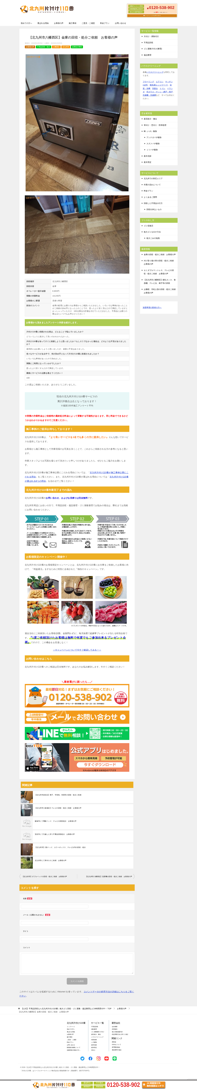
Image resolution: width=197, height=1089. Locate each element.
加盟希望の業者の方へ (152, 307)
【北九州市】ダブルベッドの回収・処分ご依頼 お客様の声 (44, 876)
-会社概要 (114, 1026)
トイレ (162, 88)
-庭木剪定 (94, 1047)
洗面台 (155, 88)
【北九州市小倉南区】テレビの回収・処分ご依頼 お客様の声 (58, 808)
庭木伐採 (147, 156)
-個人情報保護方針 (117, 1032)
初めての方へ (26, 23)
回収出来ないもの (153, 209)
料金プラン (104, 23)
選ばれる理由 (43, 23)
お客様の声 (58, 23)
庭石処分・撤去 (150, 119)
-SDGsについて (116, 1044)
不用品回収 (148, 42)
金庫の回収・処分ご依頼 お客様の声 (160, 254)
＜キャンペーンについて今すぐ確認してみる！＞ (77, 650)
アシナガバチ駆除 (153, 137)
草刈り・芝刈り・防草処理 (155, 125)
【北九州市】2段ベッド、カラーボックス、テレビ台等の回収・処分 (60, 847)
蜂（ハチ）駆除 (150, 131)
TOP (66, 1009)
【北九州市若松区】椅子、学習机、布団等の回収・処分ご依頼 (58, 795)
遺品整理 (147, 55)
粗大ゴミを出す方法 (152, 232)
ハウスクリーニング (154, 72)
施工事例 (72, 23)
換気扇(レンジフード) (159, 85)
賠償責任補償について (73, 1047)
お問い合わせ (120, 23)
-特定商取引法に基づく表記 (120, 1034)
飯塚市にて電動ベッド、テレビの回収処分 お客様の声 (55, 821)
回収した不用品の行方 (153, 203)
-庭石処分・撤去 (96, 1034)
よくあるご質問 (150, 197)
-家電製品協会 (116, 1047)
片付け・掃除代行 (151, 36)
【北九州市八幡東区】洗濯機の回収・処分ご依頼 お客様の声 (109, 876)
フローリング (148, 82)
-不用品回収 (94, 1026)
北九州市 (66, 47)
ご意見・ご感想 (88, 23)
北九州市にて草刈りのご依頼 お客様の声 (50, 860)
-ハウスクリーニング (97, 1037)
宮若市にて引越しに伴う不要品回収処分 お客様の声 (55, 834)
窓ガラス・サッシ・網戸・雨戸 (159, 92)
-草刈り (93, 1050)
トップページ (71, 1026)
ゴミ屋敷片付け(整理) (153, 49)
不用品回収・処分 (43, 47)
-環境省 (114, 1042)
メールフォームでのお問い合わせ (153, 15)
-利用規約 (114, 1029)
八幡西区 (56, 47)
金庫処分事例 (77, 47)
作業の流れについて (152, 185)
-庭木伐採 (94, 1045)
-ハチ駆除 (94, 1042)
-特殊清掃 (94, 1039)
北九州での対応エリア (153, 178)
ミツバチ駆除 (152, 150)
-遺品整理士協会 (116, 1050)
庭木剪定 (147, 162)
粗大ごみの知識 (153, 238)
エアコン (159, 82)
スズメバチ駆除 (153, 143)
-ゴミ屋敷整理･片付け (97, 1032)
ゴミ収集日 (148, 226)
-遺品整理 (94, 1029)
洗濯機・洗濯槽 (149, 95)
